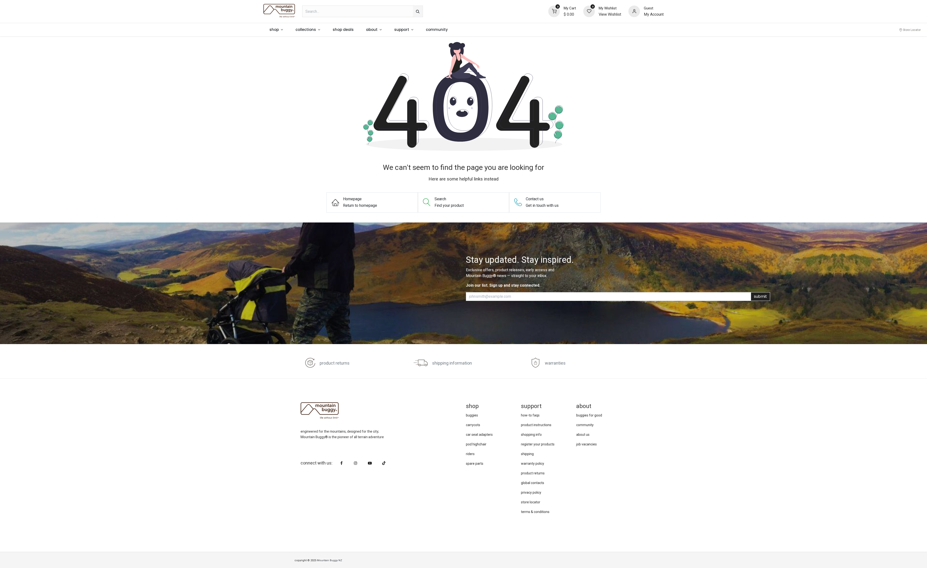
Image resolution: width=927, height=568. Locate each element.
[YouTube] (370, 463)
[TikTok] (384, 463)
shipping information (452, 363)
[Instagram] (355, 463)
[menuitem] (276, 29)
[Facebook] (341, 463)
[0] (554, 11)
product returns (335, 363)
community (585, 425)
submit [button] (760, 296)
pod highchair (476, 444)
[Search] (418, 11)
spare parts (474, 463)
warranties (555, 363)
